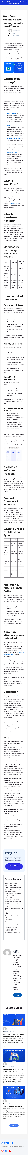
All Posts (17, 995)
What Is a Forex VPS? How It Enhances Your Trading (12, 926)
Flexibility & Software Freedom (13, 904)
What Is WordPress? (11, 885)
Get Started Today (14, 866)
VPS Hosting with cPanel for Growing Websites (12, 930)
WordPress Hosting (12, 152)
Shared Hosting (11, 113)
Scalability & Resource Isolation (13, 901)
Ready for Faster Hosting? (12, 924)
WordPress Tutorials (14, 35)
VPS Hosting (10, 126)
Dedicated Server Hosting (14, 138)
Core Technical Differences (13, 893)
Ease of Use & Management (12, 899)
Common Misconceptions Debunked (12, 916)
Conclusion (8, 919)
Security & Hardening (11, 897)
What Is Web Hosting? (11, 883)
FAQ (6, 922)
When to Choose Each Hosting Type (14, 909)
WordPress (17, 696)
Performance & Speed (11, 895)
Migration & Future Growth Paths (12, 912)
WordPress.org (15, 204)
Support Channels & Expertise (13, 906)
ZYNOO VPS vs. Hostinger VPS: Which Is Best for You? (13, 933)
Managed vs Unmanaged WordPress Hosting (12, 890)
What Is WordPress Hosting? (13, 887)
